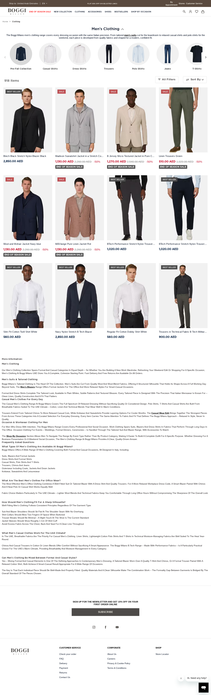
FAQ (61, 658)
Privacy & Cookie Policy (118, 663)
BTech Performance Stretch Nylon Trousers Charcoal (131, 244)
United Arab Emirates (23, 3)
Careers (111, 658)
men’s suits (130, 35)
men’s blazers (27, 387)
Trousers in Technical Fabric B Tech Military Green (183, 332)
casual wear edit (160, 413)
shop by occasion (16, 436)
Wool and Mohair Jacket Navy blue (22, 244)
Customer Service (194, 3)
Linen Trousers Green (170, 156)
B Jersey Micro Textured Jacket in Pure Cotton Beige (131, 156)
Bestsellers (121, 12)
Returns (63, 672)
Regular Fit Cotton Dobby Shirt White (127, 332)
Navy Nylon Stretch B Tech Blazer (73, 332)
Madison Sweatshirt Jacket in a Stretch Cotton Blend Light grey (79, 156)
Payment (63, 668)
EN (44, 3)
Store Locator (162, 654)
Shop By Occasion (141, 12)
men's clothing (105, 29)
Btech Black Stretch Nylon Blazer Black (24, 156)
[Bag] (203, 11)
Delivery (63, 663)
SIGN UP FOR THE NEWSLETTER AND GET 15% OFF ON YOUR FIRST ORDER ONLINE (105, 603)
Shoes (108, 12)
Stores (182, 3)
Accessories (95, 12)
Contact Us (64, 677)
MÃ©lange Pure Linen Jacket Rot (73, 244)
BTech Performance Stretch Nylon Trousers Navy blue (183, 244)
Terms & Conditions (116, 668)
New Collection (63, 12)
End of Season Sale (40, 12)
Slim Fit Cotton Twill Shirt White (20, 332)
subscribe (105, 612)
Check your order (67, 654)
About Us (111, 654)
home (5, 22)
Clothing (80, 12)
